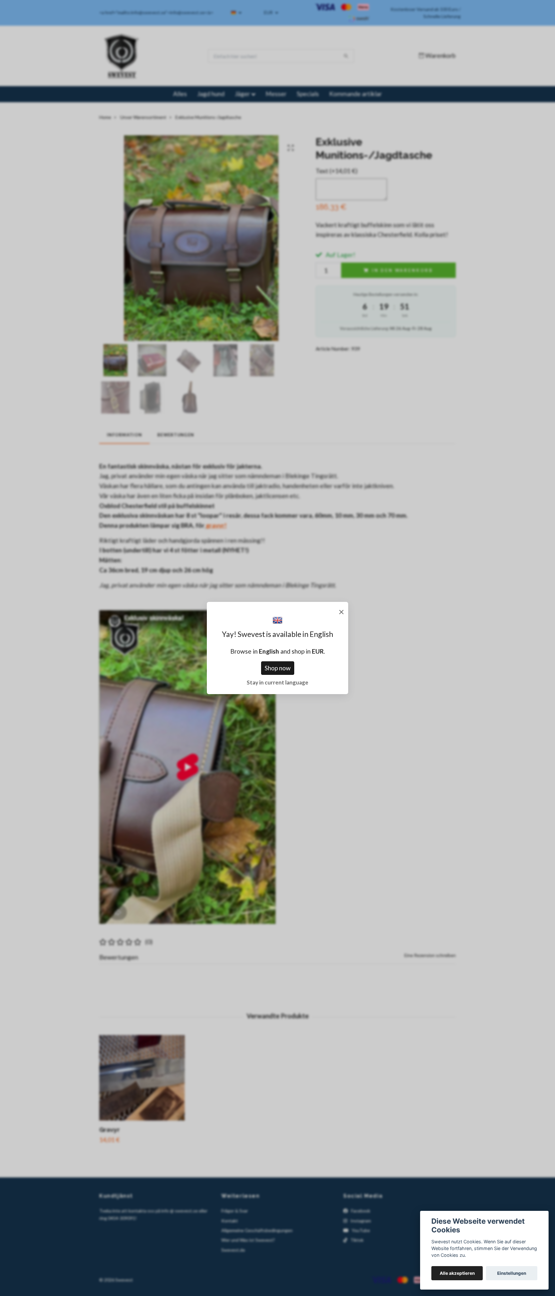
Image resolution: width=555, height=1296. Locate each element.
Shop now (278, 668)
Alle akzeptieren (457, 1273)
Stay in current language (277, 682)
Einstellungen (511, 1273)
